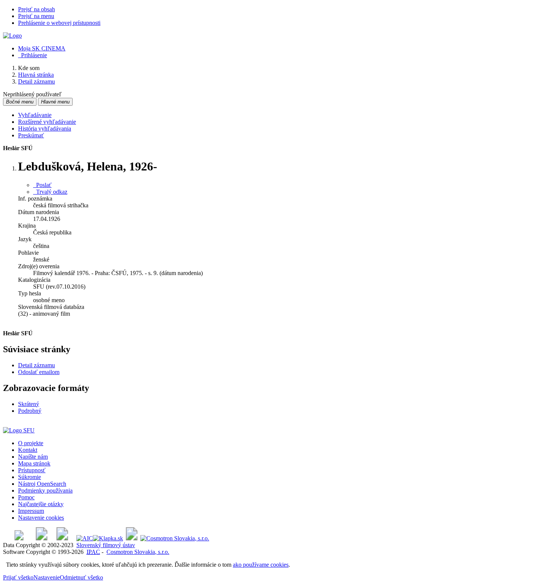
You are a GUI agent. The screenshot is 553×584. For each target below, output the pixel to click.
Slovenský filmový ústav (105, 545)
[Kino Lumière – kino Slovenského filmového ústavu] (62, 538)
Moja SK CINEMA (41, 48)
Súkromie (29, 477)
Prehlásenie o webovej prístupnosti (59, 23)
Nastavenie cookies (41, 517)
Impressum (31, 511)
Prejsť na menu (36, 16)
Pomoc (26, 497)
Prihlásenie (32, 55)
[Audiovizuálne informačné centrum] (84, 538)
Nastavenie (46, 577)
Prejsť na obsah (36, 9)
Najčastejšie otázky (41, 504)
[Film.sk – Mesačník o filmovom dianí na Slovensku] (19, 538)
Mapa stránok (34, 463)
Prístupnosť (32, 470)
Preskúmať (31, 135)
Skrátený (28, 404)
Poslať (42, 185)
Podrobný (29, 411)
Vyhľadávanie (35, 115)
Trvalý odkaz (50, 192)
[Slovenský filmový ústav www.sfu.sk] (19, 430)
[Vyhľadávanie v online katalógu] (12, 35)
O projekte (30, 443)
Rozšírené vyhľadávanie (47, 122)
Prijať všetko (18, 577)
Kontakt (27, 450)
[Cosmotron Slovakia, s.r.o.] (174, 538)
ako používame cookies (261, 564)
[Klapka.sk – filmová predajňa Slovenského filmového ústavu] (108, 538)
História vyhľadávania (44, 128)
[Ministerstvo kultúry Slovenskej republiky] (131, 538)
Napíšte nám (33, 456)
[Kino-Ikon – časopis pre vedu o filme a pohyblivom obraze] (41, 538)
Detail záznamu (36, 365)
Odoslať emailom (38, 372)
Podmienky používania (45, 490)
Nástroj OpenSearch (42, 484)
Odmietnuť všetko (81, 577)
